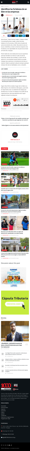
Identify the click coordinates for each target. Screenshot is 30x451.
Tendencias (3, 415)
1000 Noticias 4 (9, 15)
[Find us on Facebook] (1, 445)
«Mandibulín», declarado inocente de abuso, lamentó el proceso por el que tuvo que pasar (11, 345)
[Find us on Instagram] (5, 445)
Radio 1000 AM (3, 110)
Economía (7, 6)
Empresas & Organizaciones (7, 417)
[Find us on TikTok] (11, 445)
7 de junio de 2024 (18, 15)
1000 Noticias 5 (6, 170)
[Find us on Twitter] (3, 445)
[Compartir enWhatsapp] (20, 36)
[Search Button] (28, 2)
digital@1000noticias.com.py (9, 437)
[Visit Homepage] (15, 2)
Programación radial (5, 418)
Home (2, 6)
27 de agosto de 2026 (14, 170)
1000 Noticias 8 (6, 213)
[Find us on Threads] (7, 445)
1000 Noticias (6, 448)
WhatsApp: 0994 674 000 (8, 434)
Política (2, 412)
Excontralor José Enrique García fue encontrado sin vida (16, 365)
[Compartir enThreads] (27, 36)
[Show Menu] (1, 2)
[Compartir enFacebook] (9, 36)
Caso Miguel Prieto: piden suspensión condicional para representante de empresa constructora (16, 353)
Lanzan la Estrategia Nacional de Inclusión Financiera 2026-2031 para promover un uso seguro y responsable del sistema (15, 254)
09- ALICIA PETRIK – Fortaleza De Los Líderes (14, 110)
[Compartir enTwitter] (13, 36)
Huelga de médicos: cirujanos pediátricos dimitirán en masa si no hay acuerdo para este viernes (17, 360)
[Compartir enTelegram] (23, 36)
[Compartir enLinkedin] (16, 36)
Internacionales (4, 407)
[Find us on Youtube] (9, 445)
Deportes (4, 164)
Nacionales (4, 207)
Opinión (3, 414)
